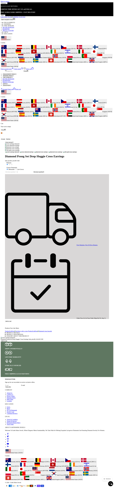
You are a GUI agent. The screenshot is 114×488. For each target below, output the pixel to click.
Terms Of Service (12, 421)
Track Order (10, 424)
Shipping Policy (11, 398)
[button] (57, 323)
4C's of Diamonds (12, 410)
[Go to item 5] (70, 152)
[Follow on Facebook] (8, 434)
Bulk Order (10, 399)
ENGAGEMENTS (9, 22)
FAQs (8, 407)
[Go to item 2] (27, 152)
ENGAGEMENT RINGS (9, 74)
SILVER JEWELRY (8, 27)
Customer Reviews (12, 413)
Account (4, 89)
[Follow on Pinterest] (8, 442)
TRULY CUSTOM (8, 30)
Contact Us (10, 394)
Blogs (8, 408)
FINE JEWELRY (9, 25)
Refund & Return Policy (13, 422)
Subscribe (8, 387)
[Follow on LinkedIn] (8, 447)
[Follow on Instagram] (8, 439)
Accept (3, 139)
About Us (9, 393)
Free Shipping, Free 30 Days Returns (87, 245)
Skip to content (5, 1)
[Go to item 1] (12, 152)
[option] (8, 47)
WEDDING (7, 24)
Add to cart (8, 321)
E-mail (23, 385)
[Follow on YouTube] (8, 444)
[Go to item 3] (41, 152)
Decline (8, 139)
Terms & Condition (12, 419)
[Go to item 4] (55, 152)
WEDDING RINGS (8, 75)
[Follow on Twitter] (8, 437)
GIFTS (6, 32)
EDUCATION (8, 34)
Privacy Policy (11, 396)
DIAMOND (6, 29)
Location (9, 401)
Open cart (14, 89)
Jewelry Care (10, 412)
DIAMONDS (6, 80)
